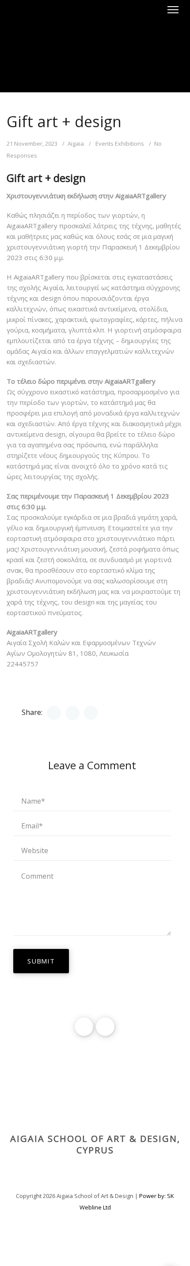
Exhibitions (129, 143)
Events (104, 143)
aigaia (76, 143)
